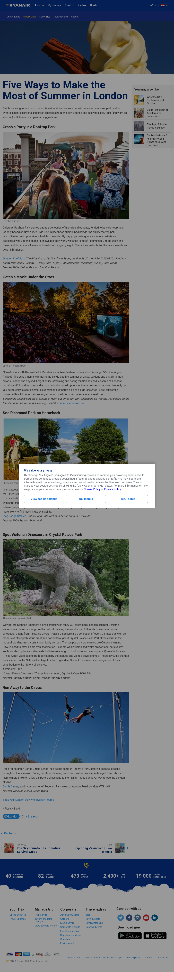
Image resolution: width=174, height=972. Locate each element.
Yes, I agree (127, 498)
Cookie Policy (92, 489)
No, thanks (86, 498)
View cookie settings (44, 498)
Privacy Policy (112, 489)
